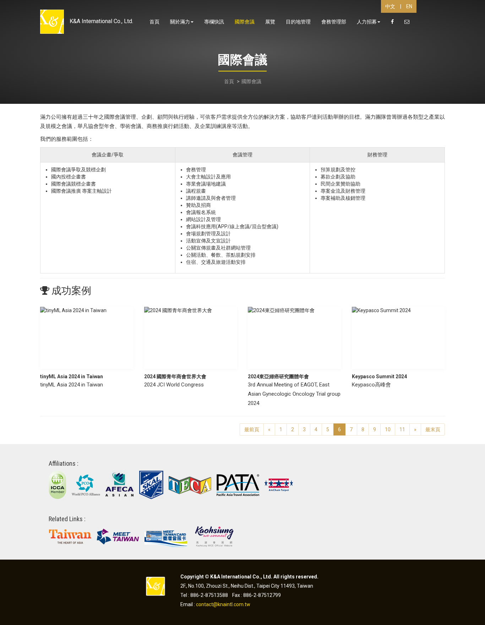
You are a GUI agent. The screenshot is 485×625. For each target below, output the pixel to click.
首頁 (154, 22)
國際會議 (245, 22)
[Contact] (407, 22)
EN (409, 6)
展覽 (270, 22)
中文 (390, 6)
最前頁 (251, 429)
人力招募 (367, 22)
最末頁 (432, 429)
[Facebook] (392, 22)
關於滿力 (180, 22)
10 (388, 429)
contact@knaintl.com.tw (223, 604)
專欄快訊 (214, 22)
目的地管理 (298, 22)
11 (402, 429)
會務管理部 (333, 22)
